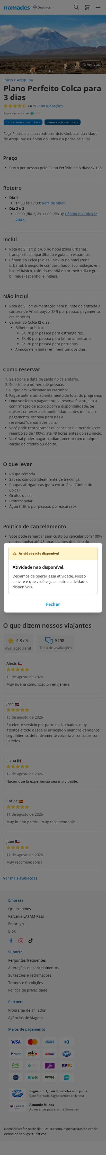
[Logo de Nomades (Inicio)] (18, 7)
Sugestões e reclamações (29, 975)
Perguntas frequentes (27, 960)
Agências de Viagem (25, 1017)
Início (8, 79)
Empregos (16, 923)
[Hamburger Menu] (98, 7)
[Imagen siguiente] (98, 44)
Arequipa (25, 79)
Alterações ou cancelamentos (33, 967)
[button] (87, 7)
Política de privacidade (27, 990)
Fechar (53, 604)
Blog (12, 931)
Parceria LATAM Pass (26, 916)
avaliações (50, 106)
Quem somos (19, 908)
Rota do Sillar (53, 203)
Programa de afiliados (27, 1010)
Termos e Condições (25, 982)
